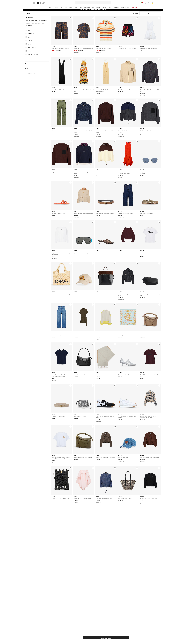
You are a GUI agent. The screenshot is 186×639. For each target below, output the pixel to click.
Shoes (30, 51)
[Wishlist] (149, 2)
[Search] (76, 2)
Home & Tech (32, 47)
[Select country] (142, 2)
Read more (29, 25)
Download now (101, 9)
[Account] (145, 2)
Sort (149, 13)
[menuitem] (50, 7)
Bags (30, 37)
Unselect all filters (31, 73)
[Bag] (152, 2)
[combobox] (94, 3)
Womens (31, 33)
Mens (30, 40)
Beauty (30, 44)
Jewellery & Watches (33, 54)
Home (28, 13)
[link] (61, 48)
